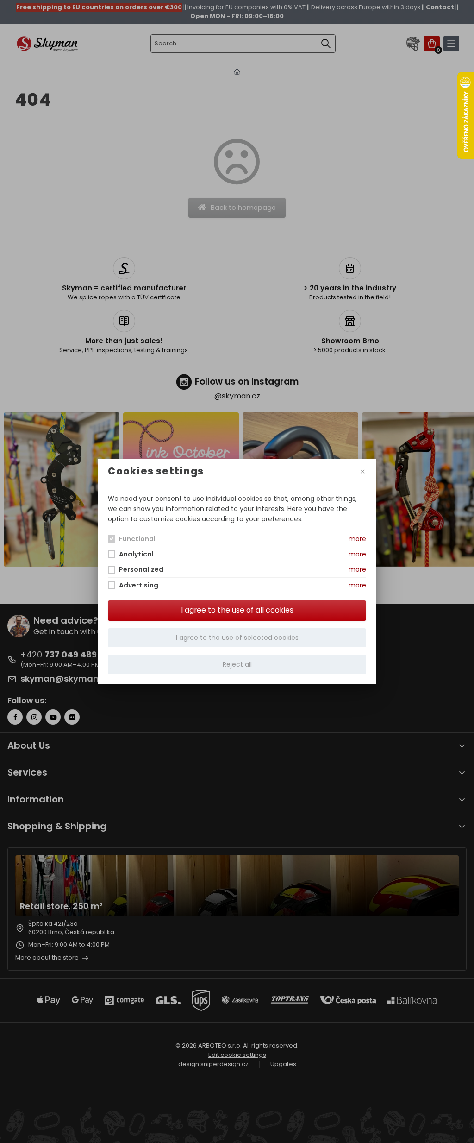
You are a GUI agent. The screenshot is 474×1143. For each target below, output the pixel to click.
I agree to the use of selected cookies (237, 637)
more (357, 538)
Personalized (141, 569)
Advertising (138, 585)
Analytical (136, 554)
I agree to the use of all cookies (237, 610)
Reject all (237, 664)
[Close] (362, 471)
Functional (137, 538)
